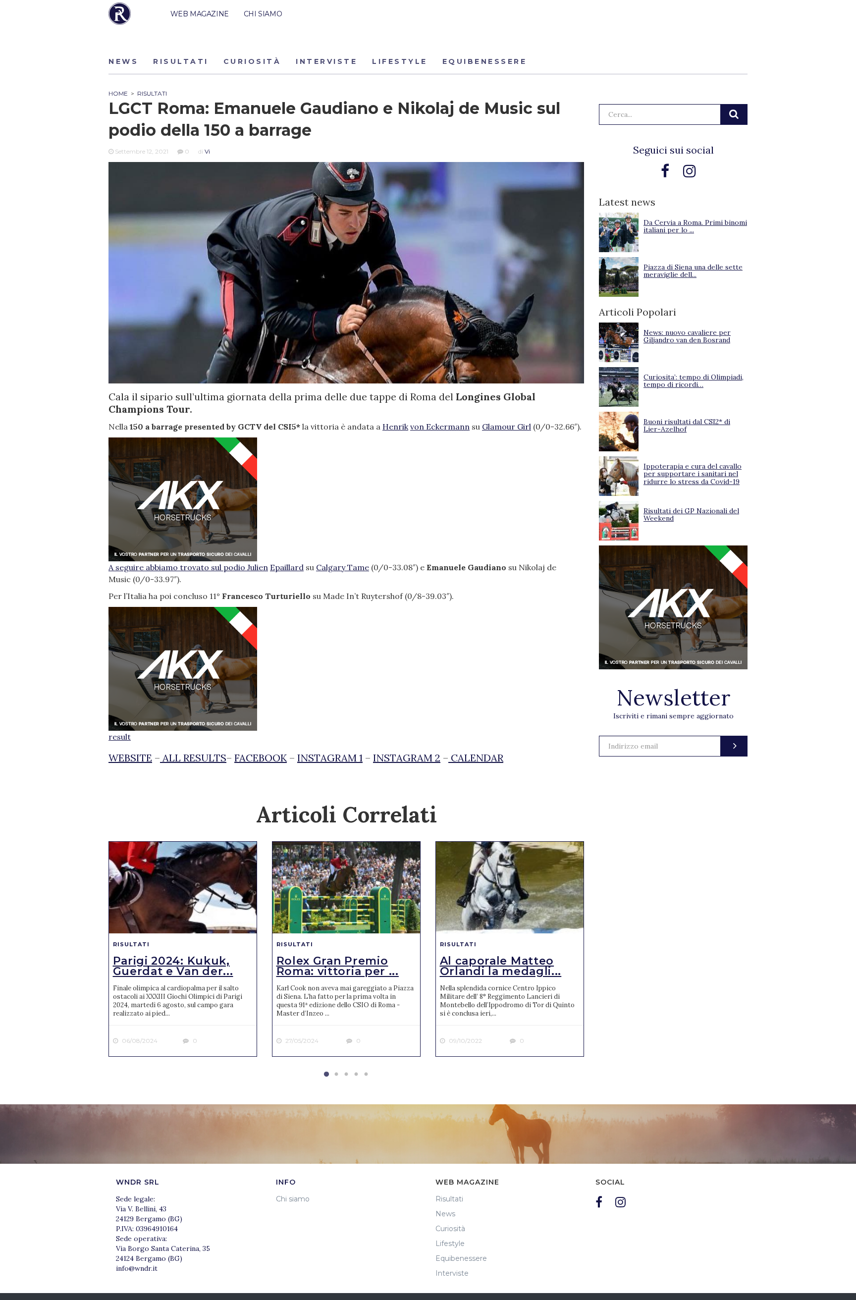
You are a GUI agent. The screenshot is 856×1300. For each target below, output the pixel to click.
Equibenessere (484, 61)
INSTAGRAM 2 (406, 758)
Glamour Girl (506, 427)
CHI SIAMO (263, 13)
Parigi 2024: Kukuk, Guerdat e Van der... (173, 966)
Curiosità (252, 61)
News (123, 61)
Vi (207, 151)
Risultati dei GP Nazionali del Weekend (691, 514)
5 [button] (366, 1075)
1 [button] (326, 1075)
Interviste (326, 61)
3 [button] (346, 1075)
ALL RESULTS (193, 758)
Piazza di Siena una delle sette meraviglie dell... (693, 271)
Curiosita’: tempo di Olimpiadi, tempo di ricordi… (693, 381)
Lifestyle (400, 61)
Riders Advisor (119, 13)
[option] (182, 949)
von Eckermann (440, 427)
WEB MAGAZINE (199, 13)
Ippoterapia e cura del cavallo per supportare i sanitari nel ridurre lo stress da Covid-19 (692, 474)
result (119, 737)
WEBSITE (130, 758)
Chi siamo (293, 1198)
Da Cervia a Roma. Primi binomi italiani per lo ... (695, 226)
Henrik (395, 427)
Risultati (181, 61)
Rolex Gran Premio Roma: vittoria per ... (337, 966)
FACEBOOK (260, 758)
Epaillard (287, 567)
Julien (257, 567)
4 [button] (356, 1075)
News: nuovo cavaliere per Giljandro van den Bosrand (687, 336)
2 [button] (336, 1075)
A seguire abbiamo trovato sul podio (177, 567)
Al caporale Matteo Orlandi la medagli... (501, 966)
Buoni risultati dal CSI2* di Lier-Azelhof (686, 425)
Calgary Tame (342, 567)
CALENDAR (475, 758)
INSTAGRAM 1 (330, 758)
